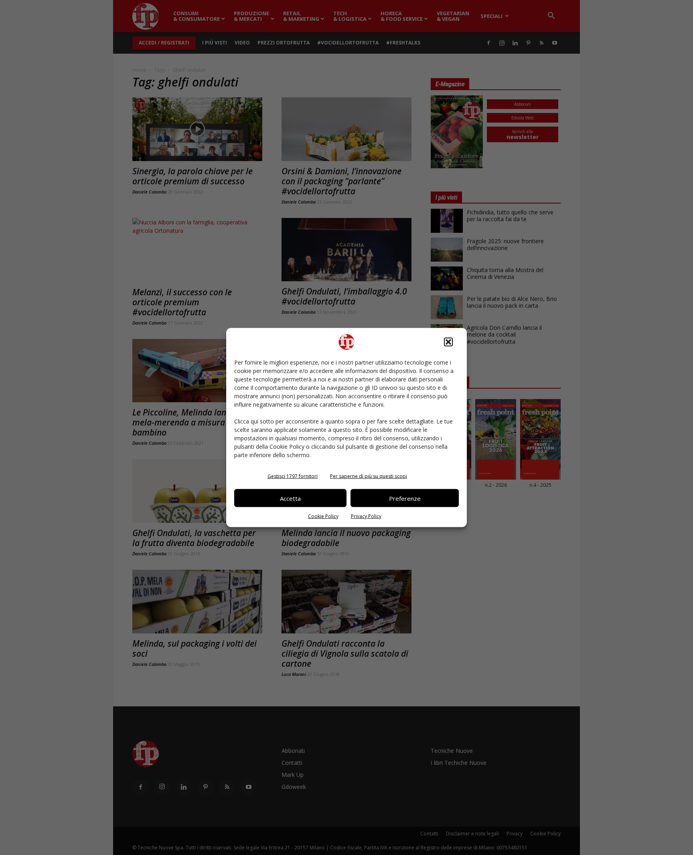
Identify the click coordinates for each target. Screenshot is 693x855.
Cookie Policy (323, 516)
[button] (448, 342)
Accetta (290, 498)
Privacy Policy (366, 516)
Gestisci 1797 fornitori (292, 476)
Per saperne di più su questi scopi (368, 476)
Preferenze (405, 498)
